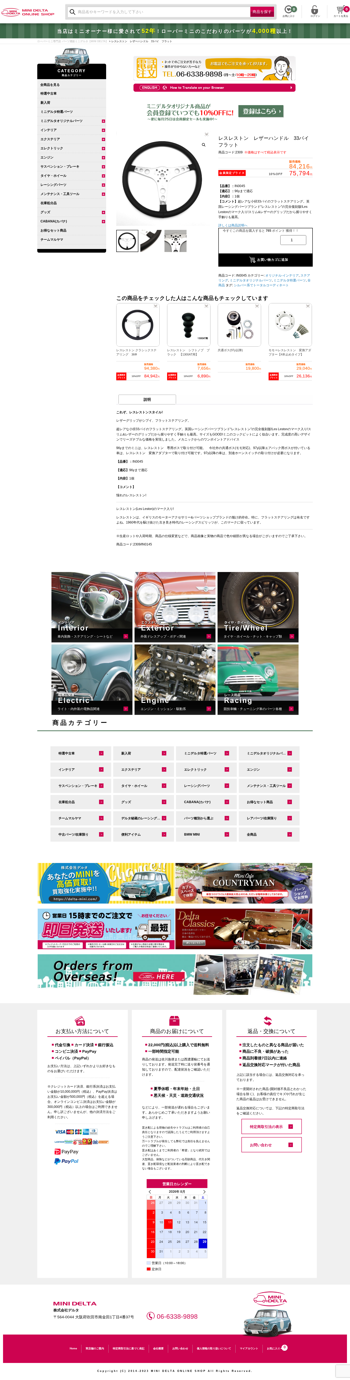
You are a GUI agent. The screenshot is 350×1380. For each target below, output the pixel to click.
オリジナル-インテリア (282, 275)
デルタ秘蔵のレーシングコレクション (147, 818)
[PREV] (150, 1191)
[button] (203, 145)
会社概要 (158, 1348)
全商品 (252, 834)
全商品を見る (50, 84)
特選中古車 (49, 93)
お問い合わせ (261, 1145)
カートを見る (341, 16)
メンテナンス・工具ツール (60, 194)
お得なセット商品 (53, 230)
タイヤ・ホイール (53, 175)
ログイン (315, 16)
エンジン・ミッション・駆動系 (163, 709)
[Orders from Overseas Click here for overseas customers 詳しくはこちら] (175, 974)
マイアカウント (249, 1348)
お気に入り (275, 1347)
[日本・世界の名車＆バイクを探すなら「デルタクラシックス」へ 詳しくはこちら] (244, 929)
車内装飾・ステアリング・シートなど (85, 636)
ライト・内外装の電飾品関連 (79, 709)
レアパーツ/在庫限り (262, 818)
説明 (147, 400)
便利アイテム (131, 834)
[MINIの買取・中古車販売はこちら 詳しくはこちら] (106, 883)
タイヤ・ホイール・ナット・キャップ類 (253, 636)
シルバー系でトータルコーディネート (261, 285)
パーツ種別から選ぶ (198, 818)
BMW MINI (192, 834)
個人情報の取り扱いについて (214, 1348)
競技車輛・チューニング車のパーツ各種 (253, 709)
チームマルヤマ (52, 239)
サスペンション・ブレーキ (60, 166)
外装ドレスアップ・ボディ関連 (163, 636)
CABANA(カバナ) (54, 221)
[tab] (147, 399)
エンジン (47, 157)
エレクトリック (52, 148)
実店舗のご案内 (95, 1348)
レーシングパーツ (53, 184)
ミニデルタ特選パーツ (57, 111)
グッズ (45, 212)
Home (73, 1348)
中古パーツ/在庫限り (74, 834)
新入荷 (45, 102)
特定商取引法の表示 (266, 1127)
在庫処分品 (49, 203)
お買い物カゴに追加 (272, 259)
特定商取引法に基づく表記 (128, 1348)
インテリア (49, 130)
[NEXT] (203, 1191)
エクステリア (50, 139)
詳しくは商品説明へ (233, 225)
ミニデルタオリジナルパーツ (62, 121)
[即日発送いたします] (106, 929)
